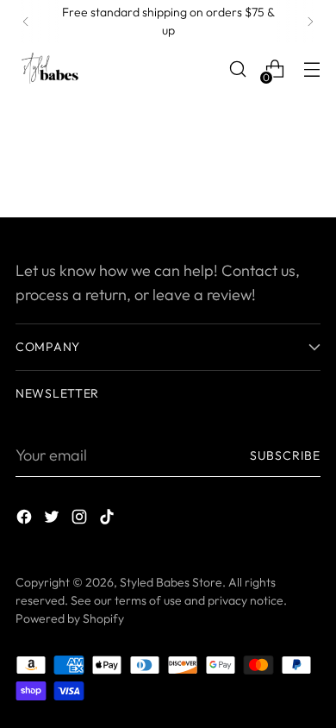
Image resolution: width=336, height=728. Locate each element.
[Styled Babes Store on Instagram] (81, 519)
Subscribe (285, 455)
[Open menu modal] (311, 69)
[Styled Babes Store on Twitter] (53, 519)
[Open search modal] (237, 69)
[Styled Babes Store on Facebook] (26, 519)
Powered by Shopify (70, 618)
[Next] (310, 21)
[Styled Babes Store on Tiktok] (108, 519)
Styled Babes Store (171, 582)
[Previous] (26, 21)
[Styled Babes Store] (50, 69)
